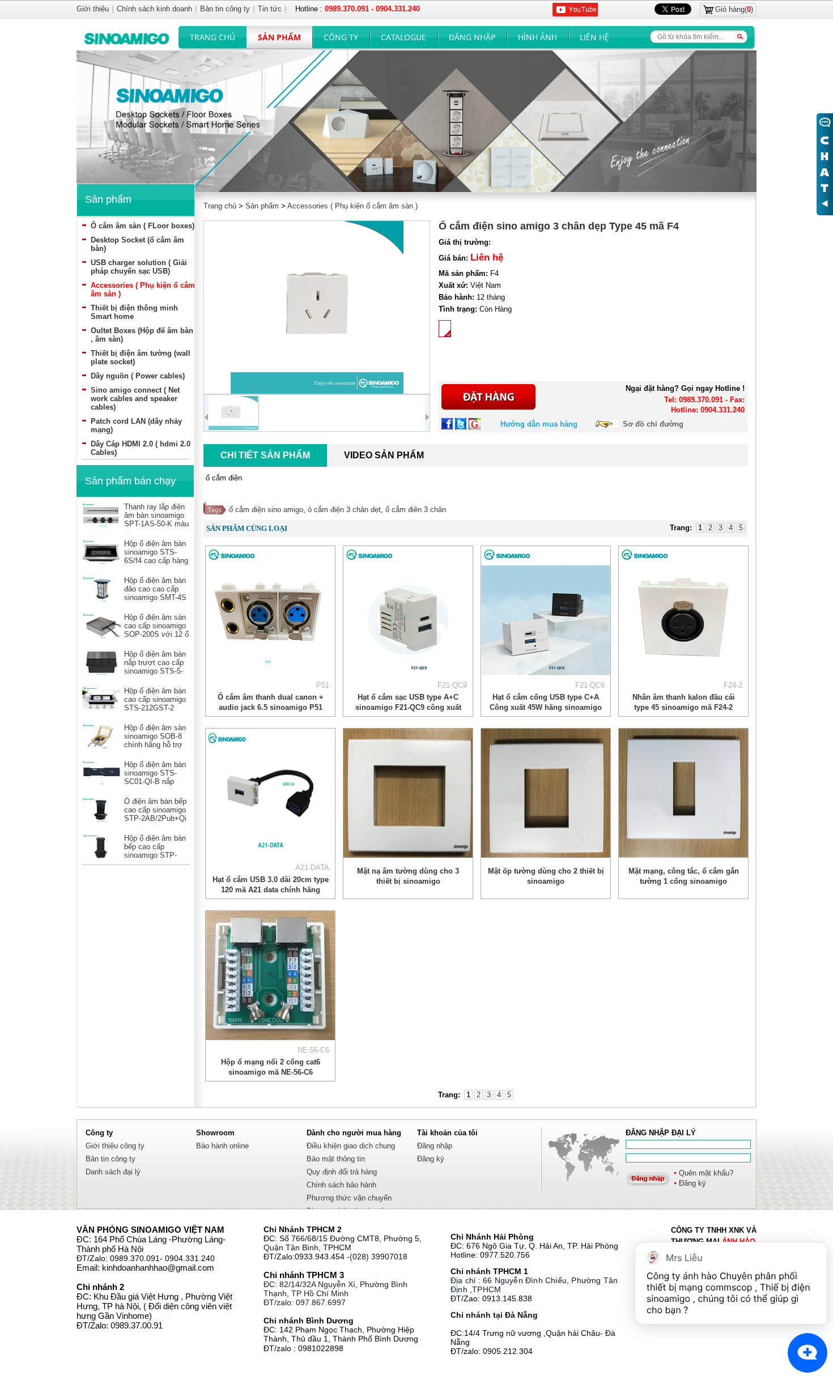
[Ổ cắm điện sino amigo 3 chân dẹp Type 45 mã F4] (316, 307)
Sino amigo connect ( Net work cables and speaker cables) (135, 398)
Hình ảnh (537, 37)
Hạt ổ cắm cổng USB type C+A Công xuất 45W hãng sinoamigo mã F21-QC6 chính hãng (546, 707)
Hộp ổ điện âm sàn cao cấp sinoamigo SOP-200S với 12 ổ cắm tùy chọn (156, 630)
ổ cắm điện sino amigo (266, 509)
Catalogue (403, 37)
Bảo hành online (222, 1146)
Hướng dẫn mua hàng (538, 424)
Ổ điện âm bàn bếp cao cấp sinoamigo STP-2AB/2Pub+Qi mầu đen (155, 814)
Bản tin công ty (110, 1159)
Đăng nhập (472, 37)
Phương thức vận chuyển (349, 1198)
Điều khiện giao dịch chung (351, 1146)
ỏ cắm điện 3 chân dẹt (344, 509)
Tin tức (270, 9)
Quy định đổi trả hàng (342, 1172)
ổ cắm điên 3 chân (415, 509)
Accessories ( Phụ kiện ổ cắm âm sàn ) (352, 206)
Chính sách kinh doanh (154, 9)
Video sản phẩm (384, 455)
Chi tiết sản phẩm (265, 455)
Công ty (341, 37)
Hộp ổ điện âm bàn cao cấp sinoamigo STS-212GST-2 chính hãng (155, 704)
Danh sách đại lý (113, 1172)
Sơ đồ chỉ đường (653, 424)
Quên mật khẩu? (706, 1173)
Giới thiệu (92, 9)
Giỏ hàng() (734, 9)
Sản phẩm (279, 37)
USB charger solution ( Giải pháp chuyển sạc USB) (139, 266)
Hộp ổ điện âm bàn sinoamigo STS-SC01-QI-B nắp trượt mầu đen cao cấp (155, 781)
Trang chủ (212, 37)
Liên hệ (594, 37)
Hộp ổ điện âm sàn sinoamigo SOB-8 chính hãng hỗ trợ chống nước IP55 (155, 740)
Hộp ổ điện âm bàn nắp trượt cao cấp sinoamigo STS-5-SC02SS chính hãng (155, 671)
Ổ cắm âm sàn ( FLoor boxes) (142, 226)
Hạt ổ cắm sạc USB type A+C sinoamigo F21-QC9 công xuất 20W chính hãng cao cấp (408, 707)
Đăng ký (692, 1183)
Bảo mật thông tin (336, 1159)
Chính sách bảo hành (341, 1185)
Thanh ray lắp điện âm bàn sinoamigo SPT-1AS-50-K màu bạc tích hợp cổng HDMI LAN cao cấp (156, 524)
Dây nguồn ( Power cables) (138, 376)
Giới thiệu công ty (115, 1146)
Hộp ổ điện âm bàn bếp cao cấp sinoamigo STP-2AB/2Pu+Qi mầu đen (155, 855)
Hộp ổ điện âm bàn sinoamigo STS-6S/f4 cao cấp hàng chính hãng (156, 556)
